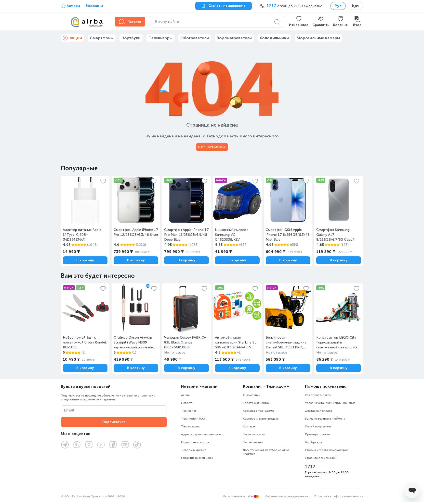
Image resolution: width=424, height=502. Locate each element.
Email (69, 410)
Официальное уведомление (286, 496)
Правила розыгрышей (320, 458)
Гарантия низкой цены (197, 458)
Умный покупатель (318, 426)
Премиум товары (317, 434)
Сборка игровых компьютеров (326, 450)
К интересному (212, 146)
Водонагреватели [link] (234, 38)
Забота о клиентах (256, 403)
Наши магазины (254, 434)
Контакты (249, 426)
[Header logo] (85, 21)
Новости (187, 403)
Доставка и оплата (318, 410)
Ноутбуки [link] (131, 38)
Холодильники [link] (274, 38)
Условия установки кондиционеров (330, 403)
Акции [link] (76, 38)
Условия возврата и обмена (325, 418)
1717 (310, 467)
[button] (298, 21)
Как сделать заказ (318, 395)
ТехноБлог (188, 410)
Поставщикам (253, 442)
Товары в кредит (193, 450)
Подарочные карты (195, 442)
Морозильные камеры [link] (318, 38)
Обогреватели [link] (194, 38)
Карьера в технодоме (258, 410)
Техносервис (190, 426)
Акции (185, 395)
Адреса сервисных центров (201, 434)
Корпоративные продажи (261, 418)
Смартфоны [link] (102, 38)
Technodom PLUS (193, 418)
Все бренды (313, 442)
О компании (251, 395)
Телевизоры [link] (160, 38)
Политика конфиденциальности (338, 496)
